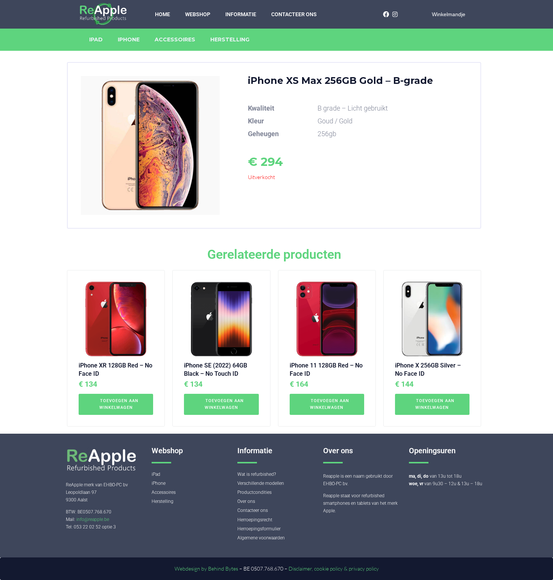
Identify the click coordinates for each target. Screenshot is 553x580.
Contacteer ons (294, 14)
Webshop (197, 14)
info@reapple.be (92, 519)
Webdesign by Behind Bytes (207, 568)
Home (162, 14)
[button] (116, 404)
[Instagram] (394, 14)
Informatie (240, 14)
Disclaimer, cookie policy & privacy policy (334, 568)
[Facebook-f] (385, 14)
